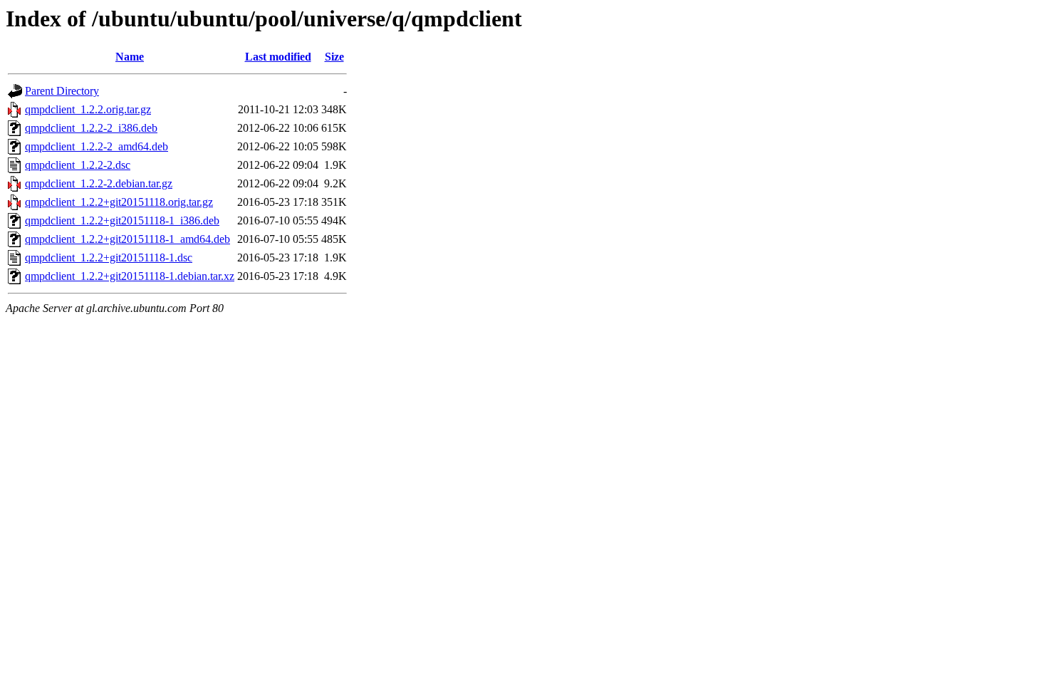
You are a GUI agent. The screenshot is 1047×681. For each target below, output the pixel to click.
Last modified (278, 57)
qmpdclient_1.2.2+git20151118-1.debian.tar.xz (129, 276)
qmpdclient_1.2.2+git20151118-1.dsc (108, 257)
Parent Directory (62, 91)
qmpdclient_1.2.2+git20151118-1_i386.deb (122, 220)
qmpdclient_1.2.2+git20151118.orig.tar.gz (119, 202)
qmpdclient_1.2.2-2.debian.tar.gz (98, 183)
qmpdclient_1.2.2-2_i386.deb (91, 128)
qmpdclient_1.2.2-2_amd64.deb (96, 146)
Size (334, 57)
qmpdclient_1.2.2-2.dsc (77, 165)
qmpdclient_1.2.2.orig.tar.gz (88, 109)
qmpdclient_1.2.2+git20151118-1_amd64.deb (127, 239)
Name (129, 57)
